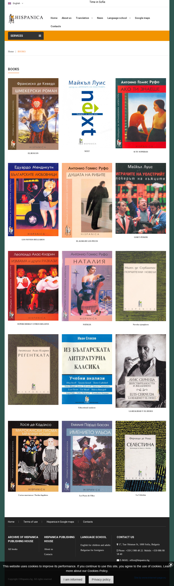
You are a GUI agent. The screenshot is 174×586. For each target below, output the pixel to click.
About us (67, 18)
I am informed (73, 579)
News (100, 18)
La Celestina (141, 495)
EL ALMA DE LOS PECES (87, 241)
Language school (117, 18)
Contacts (56, 26)
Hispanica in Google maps (60, 521)
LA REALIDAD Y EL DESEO (141, 411)
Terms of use (30, 521)
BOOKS (22, 51)
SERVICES (17, 35)
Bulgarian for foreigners (92, 550)
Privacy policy (101, 579)
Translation (83, 18)
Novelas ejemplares (141, 324)
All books (12, 549)
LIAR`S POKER (141, 237)
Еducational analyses (86, 408)
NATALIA (87, 324)
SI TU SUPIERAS (141, 152)
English (16, 3)
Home (54, 18)
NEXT (87, 151)
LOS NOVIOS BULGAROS (33, 240)
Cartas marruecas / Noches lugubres (33, 495)
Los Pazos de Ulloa (87, 496)
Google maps (142, 18)
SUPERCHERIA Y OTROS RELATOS (33, 324)
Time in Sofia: (98, 2)
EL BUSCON (33, 153)
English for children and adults (95, 545)
